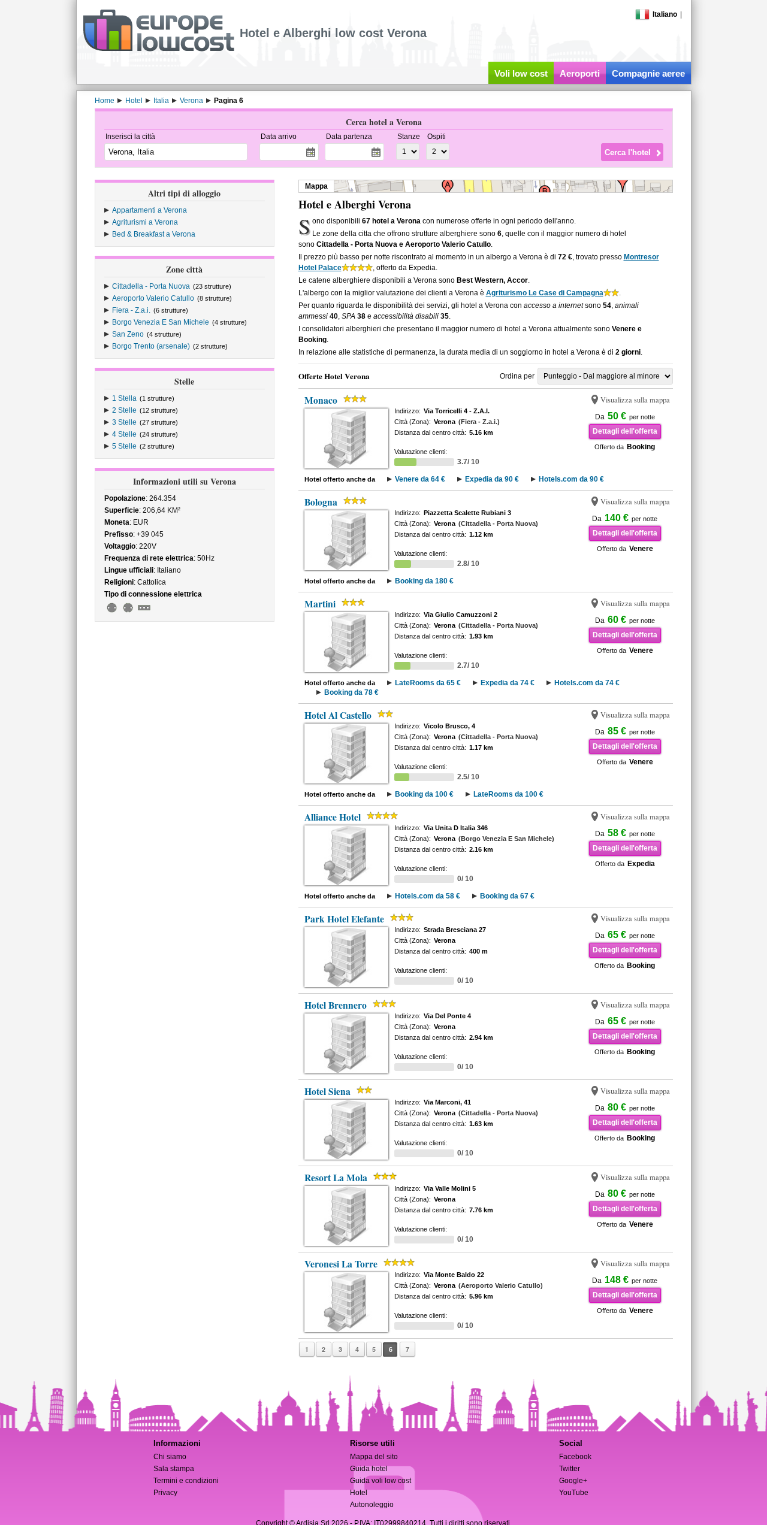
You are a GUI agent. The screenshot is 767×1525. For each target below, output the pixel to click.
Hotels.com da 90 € (571, 479)
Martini (320, 603)
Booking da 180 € (424, 581)
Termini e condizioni (186, 1480)
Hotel (358, 1492)
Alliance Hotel (332, 817)
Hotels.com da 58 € (427, 896)
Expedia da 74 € (508, 683)
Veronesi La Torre (341, 1263)
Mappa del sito (374, 1457)
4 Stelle (124, 434)
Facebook (575, 1457)
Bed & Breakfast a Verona (153, 234)
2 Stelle (124, 410)
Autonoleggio (372, 1504)
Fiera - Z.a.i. (131, 310)
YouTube (573, 1492)
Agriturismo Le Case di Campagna (544, 293)
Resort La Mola (335, 1177)
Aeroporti (580, 73)
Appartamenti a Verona (149, 210)
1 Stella (124, 398)
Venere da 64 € (420, 479)
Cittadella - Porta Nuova (151, 286)
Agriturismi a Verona (145, 222)
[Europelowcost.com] (158, 49)
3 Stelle (124, 422)
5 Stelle (124, 446)
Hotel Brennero (335, 1005)
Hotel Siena (327, 1091)
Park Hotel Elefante (344, 918)
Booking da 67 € (507, 896)
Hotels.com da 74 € (587, 683)
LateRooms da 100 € (508, 794)
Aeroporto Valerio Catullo (153, 298)
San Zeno (128, 334)
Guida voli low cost (380, 1480)
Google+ (573, 1480)
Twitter (569, 1469)
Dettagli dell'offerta (625, 431)
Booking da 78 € (351, 692)
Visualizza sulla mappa (635, 400)
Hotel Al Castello (338, 715)
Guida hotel (369, 1469)
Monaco (320, 400)
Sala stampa (173, 1469)
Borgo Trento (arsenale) (151, 346)
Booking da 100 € (424, 794)
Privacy (165, 1492)
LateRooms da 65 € (428, 683)
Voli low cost (521, 73)
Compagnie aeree (648, 73)
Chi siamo (169, 1457)
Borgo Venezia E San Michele (160, 322)
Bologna (320, 502)
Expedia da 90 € (492, 479)
